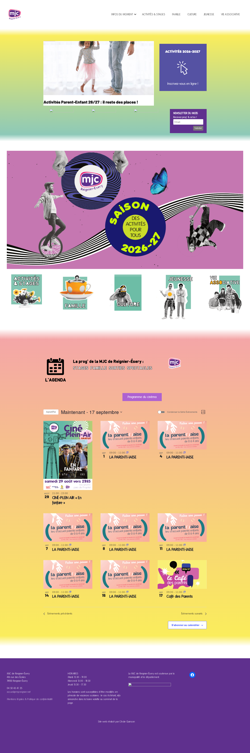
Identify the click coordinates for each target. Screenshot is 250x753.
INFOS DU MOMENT (122, 14)
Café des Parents (179, 596)
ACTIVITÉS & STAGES (153, 14)
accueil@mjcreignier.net (18, 692)
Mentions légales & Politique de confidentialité (30, 699)
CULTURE (192, 14)
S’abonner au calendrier (185, 625)
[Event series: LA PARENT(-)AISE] (127, 452)
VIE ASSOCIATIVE (230, 14)
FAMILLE (176, 14)
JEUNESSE (209, 14)
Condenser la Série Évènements (182, 412)
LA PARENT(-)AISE (122, 457)
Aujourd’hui (51, 412)
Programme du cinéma (142, 397)
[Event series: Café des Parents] (184, 592)
